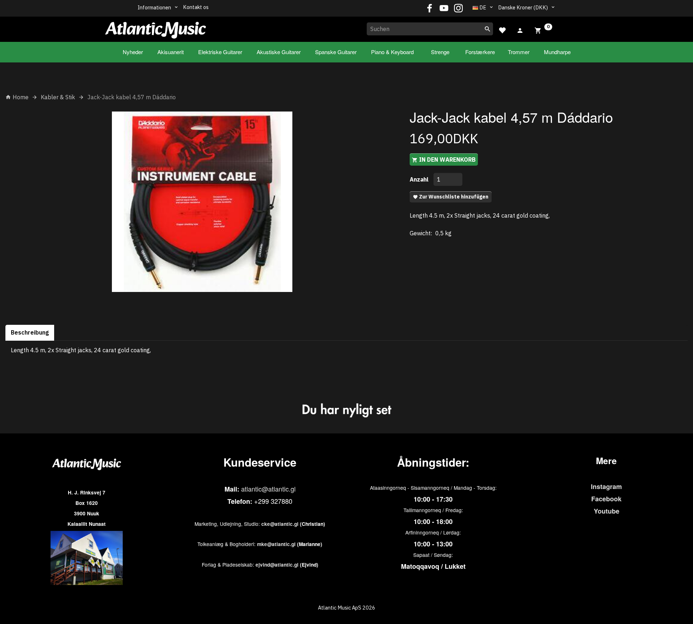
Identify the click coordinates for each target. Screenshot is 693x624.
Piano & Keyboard (392, 52)
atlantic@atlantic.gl (268, 488)
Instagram (606, 486)
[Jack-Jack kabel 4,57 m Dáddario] (202, 202)
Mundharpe (557, 52)
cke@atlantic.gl (279, 523)
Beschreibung (30, 332)
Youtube (606, 511)
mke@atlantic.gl (276, 544)
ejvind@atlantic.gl (277, 564)
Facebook (606, 498)
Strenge (440, 52)
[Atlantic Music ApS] (155, 28)
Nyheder (133, 52)
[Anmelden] (520, 29)
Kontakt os (196, 7)
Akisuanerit (170, 52)
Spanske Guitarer (336, 52)
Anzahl (420, 179)
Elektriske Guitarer (220, 52)
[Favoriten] (502, 29)
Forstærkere (480, 52)
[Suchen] (487, 29)
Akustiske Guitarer (279, 52)
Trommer (518, 52)
